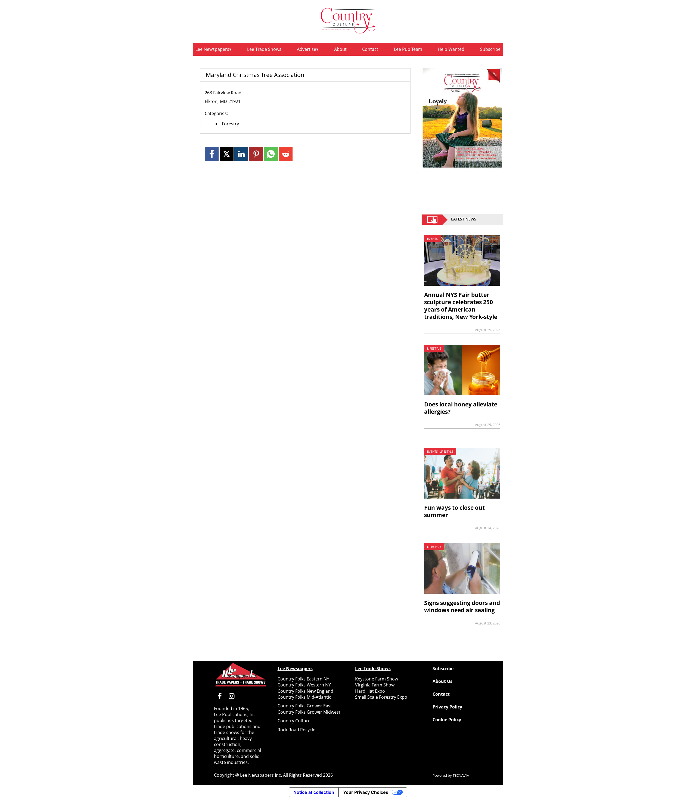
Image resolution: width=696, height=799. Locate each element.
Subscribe (490, 49)
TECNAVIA (461, 775)
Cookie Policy (447, 720)
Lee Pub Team (408, 49)
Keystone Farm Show (376, 679)
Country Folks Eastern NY (303, 679)
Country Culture (294, 721)
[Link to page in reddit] (286, 154)
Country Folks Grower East (305, 706)
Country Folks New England (305, 691)
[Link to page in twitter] (227, 154)
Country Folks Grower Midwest (309, 712)
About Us (442, 681)
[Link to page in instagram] (231, 696)
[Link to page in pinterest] (256, 154)
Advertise (306, 49)
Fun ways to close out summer (454, 511)
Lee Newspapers (212, 49)
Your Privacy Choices (365, 792)
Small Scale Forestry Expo (381, 697)
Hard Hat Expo (370, 691)
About (340, 49)
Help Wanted (451, 49)
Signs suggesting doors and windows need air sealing (462, 606)
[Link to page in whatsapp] (271, 154)
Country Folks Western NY (304, 685)
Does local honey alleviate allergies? (460, 407)
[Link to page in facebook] (212, 154)
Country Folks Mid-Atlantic (304, 697)
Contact (370, 49)
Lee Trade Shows (264, 49)
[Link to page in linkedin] (241, 154)
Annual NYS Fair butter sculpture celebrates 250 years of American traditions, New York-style (460, 306)
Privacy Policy (447, 707)
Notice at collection (313, 792)
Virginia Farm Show (374, 685)
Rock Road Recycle (296, 730)
